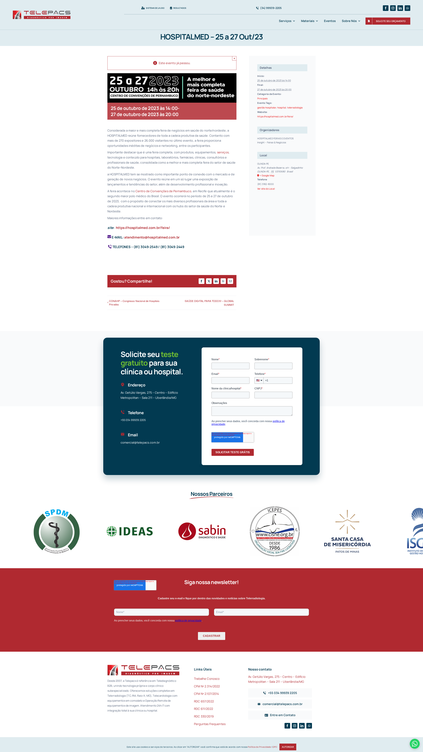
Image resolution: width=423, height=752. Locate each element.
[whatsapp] (407, 8)
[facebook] (385, 8)
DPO (275, 746)
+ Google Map (267, 175)
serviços (223, 152)
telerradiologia (295, 107)
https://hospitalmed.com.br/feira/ (143, 227)
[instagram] (393, 8)
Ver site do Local (266, 188)
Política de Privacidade (259, 746)
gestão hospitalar (266, 107)
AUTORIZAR (288, 746)
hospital (281, 107)
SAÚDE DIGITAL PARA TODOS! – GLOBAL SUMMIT (209, 302)
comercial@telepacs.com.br (140, 442)
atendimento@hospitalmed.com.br (152, 237)
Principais (262, 98)
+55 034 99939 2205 (133, 420)
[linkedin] (400, 8)
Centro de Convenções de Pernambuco (163, 191)
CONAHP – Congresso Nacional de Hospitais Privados (134, 302)
